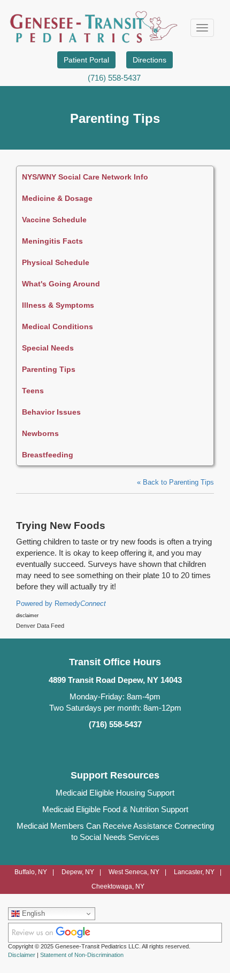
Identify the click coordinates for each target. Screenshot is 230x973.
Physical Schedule (55, 262)
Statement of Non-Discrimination (82, 955)
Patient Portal (86, 60)
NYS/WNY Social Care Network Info (85, 177)
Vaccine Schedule (54, 219)
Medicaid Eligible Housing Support (115, 793)
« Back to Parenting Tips (175, 482)
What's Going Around (61, 283)
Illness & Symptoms (58, 305)
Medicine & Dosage (57, 198)
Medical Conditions (57, 326)
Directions (149, 60)
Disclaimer (21, 955)
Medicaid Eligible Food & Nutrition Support (115, 809)
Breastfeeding (47, 454)
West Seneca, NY (134, 872)
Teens (33, 390)
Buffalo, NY (30, 872)
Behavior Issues (51, 412)
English (32, 913)
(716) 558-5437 (114, 77)
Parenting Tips (48, 369)
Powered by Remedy (61, 604)
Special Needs (48, 348)
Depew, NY (78, 872)
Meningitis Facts (52, 241)
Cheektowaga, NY (117, 886)
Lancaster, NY (194, 872)
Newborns (40, 433)
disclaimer (27, 615)
